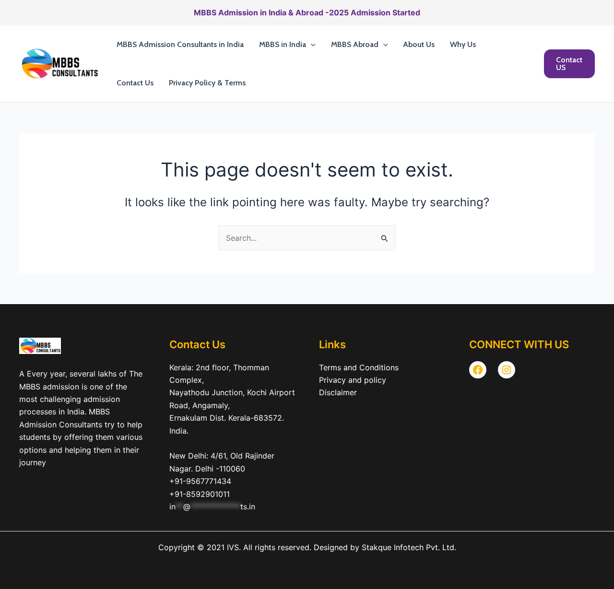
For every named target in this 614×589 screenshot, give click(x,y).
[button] (311, 44)
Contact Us (135, 82)
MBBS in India (282, 44)
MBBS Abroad (354, 44)
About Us (419, 44)
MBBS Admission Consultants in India (180, 44)
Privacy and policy (352, 380)
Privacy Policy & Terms (207, 82)
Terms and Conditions (359, 367)
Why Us (463, 44)
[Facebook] (477, 369)
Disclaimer (338, 392)
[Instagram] (506, 369)
